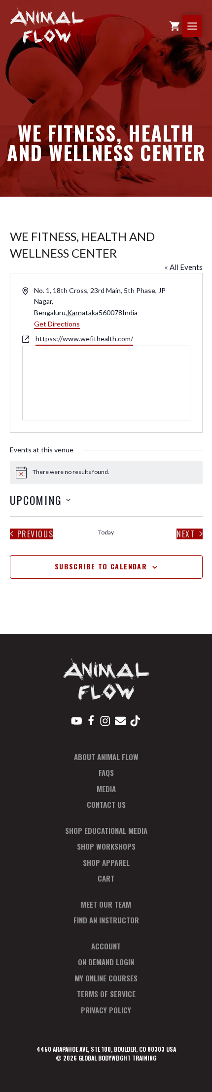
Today (106, 532)
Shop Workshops (106, 846)
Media (106, 788)
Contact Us (106, 804)
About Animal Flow (106, 756)
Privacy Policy (106, 1009)
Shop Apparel (106, 862)
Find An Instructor (106, 920)
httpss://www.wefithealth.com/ (84, 338)
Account (106, 946)
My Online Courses (106, 978)
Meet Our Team (106, 904)
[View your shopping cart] (174, 26)
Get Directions (57, 324)
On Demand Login (106, 961)
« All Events (184, 267)
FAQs (106, 772)
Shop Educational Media (106, 830)
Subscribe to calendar (101, 566)
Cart (106, 878)
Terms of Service (106, 993)
